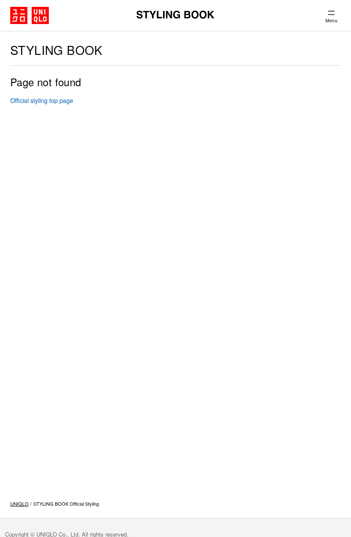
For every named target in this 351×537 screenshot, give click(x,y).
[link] (41, 100)
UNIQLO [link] (19, 503)
